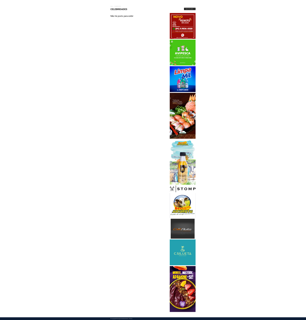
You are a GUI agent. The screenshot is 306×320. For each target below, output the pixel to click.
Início (111, 6)
